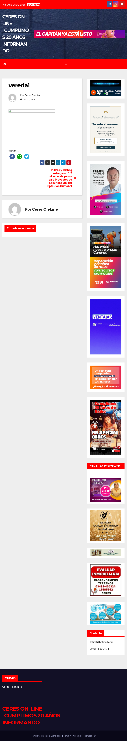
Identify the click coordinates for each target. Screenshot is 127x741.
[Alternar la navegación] (66, 63)
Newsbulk (74, 736)
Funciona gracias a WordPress (47, 736)
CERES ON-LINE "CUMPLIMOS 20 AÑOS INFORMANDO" (31, 716)
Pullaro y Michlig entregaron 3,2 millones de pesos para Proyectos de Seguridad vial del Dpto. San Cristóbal (59, 178)
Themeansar (89, 736)
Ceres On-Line (32, 95)
